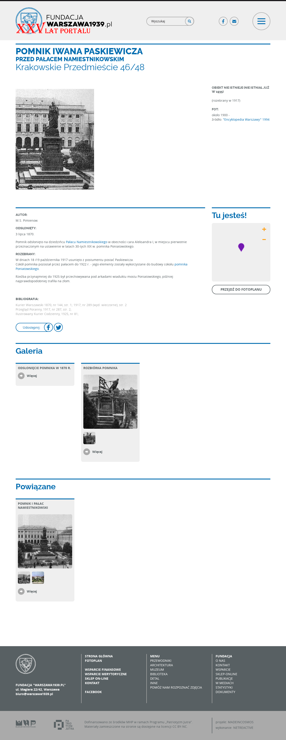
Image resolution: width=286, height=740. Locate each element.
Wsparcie (223, 669)
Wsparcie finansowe (103, 669)
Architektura (161, 665)
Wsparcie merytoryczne (106, 674)
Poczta (234, 19)
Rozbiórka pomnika (100, 368)
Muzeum (157, 669)
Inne (154, 683)
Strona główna (99, 656)
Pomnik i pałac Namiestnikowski (33, 505)
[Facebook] (48, 328)
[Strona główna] (64, 20)
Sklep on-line (96, 678)
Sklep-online (226, 674)
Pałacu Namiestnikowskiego (86, 242)
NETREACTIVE (243, 727)
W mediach (224, 683)
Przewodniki (160, 660)
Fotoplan (93, 660)
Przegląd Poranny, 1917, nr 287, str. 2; (44, 309)
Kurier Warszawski (30, 305)
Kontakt (92, 683)
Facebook (223, 19)
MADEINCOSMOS (241, 722)
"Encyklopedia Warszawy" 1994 (246, 119)
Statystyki (224, 687)
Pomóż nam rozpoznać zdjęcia (176, 687)
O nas (220, 660)
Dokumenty (225, 692)
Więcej (32, 376)
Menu (155, 656)
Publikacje (224, 678)
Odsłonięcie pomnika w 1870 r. (44, 368)
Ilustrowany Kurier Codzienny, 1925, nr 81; (47, 314)
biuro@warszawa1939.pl (34, 694)
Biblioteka (159, 674)
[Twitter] (58, 328)
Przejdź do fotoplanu (241, 289)
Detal (154, 678)
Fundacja (224, 656)
